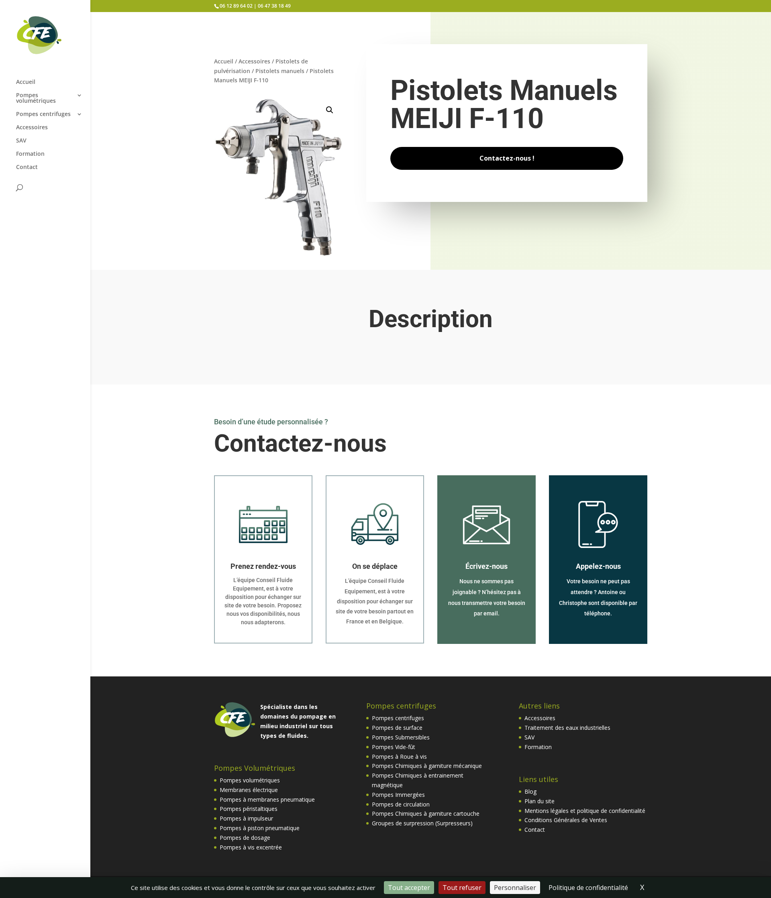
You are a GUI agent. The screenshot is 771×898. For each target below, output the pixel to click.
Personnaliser (515, 887)
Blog (530, 791)
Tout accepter (409, 887)
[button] (329, 110)
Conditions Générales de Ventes (565, 820)
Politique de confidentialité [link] (588, 887)
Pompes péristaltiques (248, 808)
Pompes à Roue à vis (399, 756)
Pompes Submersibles (401, 737)
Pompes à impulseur (246, 818)
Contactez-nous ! (506, 158)
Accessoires (32, 127)
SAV (21, 141)
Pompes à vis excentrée (251, 847)
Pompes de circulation (401, 804)
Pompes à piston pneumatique (260, 828)
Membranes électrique (249, 790)
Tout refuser (462, 887)
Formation (30, 154)
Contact (27, 167)
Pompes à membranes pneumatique (267, 799)
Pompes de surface (397, 727)
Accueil (25, 82)
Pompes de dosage (245, 837)
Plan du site (539, 801)
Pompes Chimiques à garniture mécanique (427, 766)
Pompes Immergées (398, 794)
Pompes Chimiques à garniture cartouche (425, 813)
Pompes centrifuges (43, 114)
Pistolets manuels (279, 71)
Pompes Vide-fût (393, 747)
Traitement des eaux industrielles (567, 727)
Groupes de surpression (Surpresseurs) (422, 823)
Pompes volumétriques (36, 98)
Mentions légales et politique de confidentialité (584, 811)
